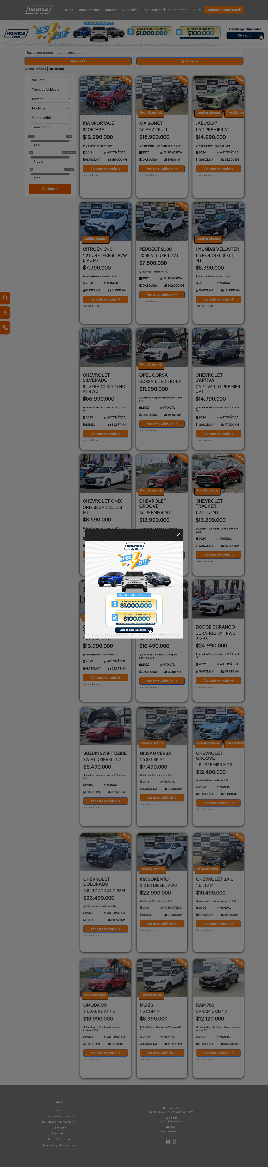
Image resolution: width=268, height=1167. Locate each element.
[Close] (178, 535)
